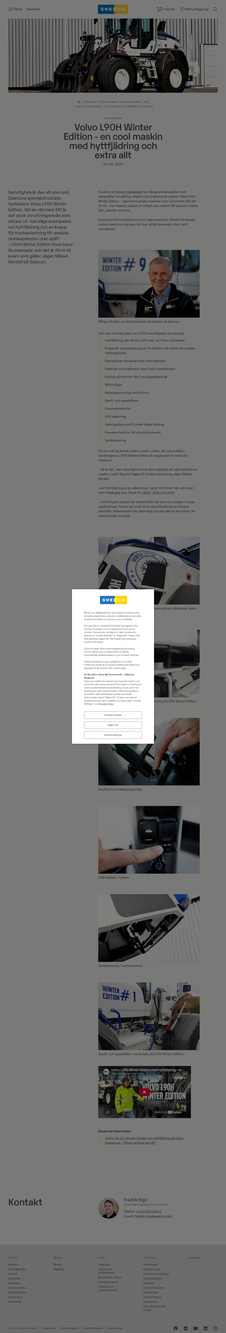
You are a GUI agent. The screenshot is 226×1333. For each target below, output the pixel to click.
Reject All (113, 725)
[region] (113, 666)
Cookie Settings (113, 735)
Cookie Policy (106, 704)
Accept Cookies (113, 715)
